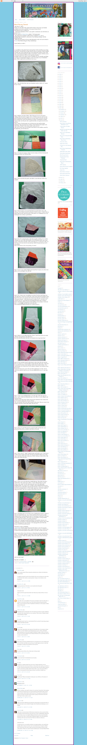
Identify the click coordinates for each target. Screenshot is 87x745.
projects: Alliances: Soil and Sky (64, 396)
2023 (60, 79)
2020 (60, 85)
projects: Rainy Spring (62, 454)
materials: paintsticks (62, 337)
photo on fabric (61, 347)
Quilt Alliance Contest (62, 470)
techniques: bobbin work (62, 524)
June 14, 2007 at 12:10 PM (23, 581)
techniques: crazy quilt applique (64, 527)
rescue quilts (60, 483)
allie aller (23, 561)
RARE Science (60, 481)
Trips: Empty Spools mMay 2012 (64, 580)
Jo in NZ (19, 627)
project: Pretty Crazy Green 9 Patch (64, 379)
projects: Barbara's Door (62, 399)
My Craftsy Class (61, 343)
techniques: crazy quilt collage (63, 528)
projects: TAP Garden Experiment (64, 463)
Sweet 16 (59, 495)
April (61, 179)
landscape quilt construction (63, 329)
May (61, 177)
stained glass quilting (62, 492)
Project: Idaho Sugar (61, 361)
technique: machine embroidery (64, 510)
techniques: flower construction (64, 545)
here (39, 35)
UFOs (59, 601)
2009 (60, 104)
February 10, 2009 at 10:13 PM (25, 730)
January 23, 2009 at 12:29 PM (24, 707)
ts (58, 599)
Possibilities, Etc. (20, 584)
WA (58, 607)
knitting (59, 327)
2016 (60, 92)
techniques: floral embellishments (64, 542)
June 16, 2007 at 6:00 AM (23, 672)
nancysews (19, 700)
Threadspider (19, 656)
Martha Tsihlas (20, 688)
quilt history (60, 472)
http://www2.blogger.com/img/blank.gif (65, 321)
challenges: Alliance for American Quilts (65, 291)
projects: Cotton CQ (61, 406)
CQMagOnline (25, 34)
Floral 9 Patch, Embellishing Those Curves (65, 139)
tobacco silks (60, 575)
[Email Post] (32, 561)
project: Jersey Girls (61, 363)
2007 (60, 107)
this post (16, 40)
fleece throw (60, 312)
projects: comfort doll (62, 403)
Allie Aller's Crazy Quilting (63, 289)
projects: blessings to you (62, 402)
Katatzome (60, 326)
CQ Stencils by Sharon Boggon (63, 300)
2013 (60, 97)
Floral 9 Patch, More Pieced (65, 173)
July (61, 118)
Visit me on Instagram (66, 63)
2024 (60, 78)
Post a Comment (17, 733)
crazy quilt (60, 303)
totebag (59, 577)
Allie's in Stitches (43, 5)
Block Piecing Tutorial (64, 155)
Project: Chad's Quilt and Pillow (64, 355)
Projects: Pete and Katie (62, 449)
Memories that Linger (62, 340)
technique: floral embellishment (64, 505)
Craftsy (59, 301)
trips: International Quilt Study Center (65, 583)
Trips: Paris (60, 589)
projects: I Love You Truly (63, 429)
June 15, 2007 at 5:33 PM (23, 636)
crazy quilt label (61, 311)
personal (59, 346)
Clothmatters (19, 681)
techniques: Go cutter (62, 549)
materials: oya (60, 335)
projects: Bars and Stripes (62, 400)
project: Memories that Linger (63, 367)
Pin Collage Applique (64, 168)
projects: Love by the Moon (63, 435)
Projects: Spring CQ (61, 461)
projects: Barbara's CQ (62, 397)
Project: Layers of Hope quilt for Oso (64, 364)
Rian (18, 619)
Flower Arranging (63, 121)
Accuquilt (60, 288)
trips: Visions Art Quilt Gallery (63, 598)
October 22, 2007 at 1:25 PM (24, 685)
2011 (60, 100)
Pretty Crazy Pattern (61, 350)
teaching (59, 496)
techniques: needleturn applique (64, 561)
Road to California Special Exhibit (64, 484)
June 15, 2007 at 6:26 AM (23, 624)
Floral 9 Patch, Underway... (65, 175)
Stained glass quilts (61, 493)
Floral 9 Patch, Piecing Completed (66, 166)
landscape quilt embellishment (63, 330)
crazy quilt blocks (23, 562)
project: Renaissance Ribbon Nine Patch (65, 381)
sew (58, 487)
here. (20, 33)
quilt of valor (60, 475)
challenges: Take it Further (63, 297)
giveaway (60, 314)
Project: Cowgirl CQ (61, 357)
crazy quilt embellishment (63, 306)
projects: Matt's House (62, 439)
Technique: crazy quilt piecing (63, 502)
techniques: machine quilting (63, 558)
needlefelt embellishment (62, 344)
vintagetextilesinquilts (62, 605)
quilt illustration (61, 473)
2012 (60, 99)
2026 (60, 74)
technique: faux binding (62, 504)
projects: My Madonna (62, 446)
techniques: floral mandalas (63, 543)
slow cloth (60, 490)
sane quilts (60, 486)
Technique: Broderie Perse (63, 498)
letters (59, 332)
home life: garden (61, 318)
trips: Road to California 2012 (63, 593)
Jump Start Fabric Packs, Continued (64, 157)
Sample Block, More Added (65, 151)
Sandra (18, 675)
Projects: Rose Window (62, 457)
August (61, 116)
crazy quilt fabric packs (62, 308)
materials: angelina (61, 334)
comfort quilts (60, 298)
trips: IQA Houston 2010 (62, 586)
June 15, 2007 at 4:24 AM (23, 606)
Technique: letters (61, 509)
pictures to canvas (61, 349)
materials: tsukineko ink (62, 338)
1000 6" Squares (63, 164)
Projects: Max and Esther (62, 440)
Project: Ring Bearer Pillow (63, 384)
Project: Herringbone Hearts (63, 360)
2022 (60, 81)
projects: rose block (61, 455)
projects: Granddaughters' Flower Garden (65, 419)
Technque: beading (61, 572)
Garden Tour (62, 170)
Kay (18, 662)
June (61, 120)
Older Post (47, 735)
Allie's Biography (30, 19)
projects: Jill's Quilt (61, 432)
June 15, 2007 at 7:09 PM (23, 646)
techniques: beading (61, 519)
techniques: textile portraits (63, 566)
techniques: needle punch (62, 560)
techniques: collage (61, 525)
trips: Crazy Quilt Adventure (63, 578)
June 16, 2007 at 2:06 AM (23, 659)
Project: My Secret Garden (63, 372)
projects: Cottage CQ (62, 405)
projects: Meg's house (62, 443)
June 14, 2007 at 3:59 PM (23, 587)
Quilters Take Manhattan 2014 (63, 478)
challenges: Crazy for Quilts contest (64, 294)
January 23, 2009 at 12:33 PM (24, 719)
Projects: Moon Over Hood (63, 445)
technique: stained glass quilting (64, 513)
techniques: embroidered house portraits (65, 537)
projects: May (60, 442)
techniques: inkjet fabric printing (64, 551)
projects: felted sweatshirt (62, 414)
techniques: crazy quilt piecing (63, 536)
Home (16, 19)
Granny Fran (19, 639)
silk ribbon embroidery (62, 489)
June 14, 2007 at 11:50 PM (23, 595)
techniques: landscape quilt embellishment (63, 555)
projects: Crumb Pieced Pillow (63, 411)
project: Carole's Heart (62, 354)
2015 (60, 93)
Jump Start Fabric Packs (62, 324)
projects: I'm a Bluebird (62, 431)
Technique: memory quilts (63, 512)
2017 (60, 90)
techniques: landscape (62, 552)
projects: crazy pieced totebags (63, 409)
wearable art (60, 608)
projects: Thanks (61, 464)
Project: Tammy (61, 385)
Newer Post (16, 735)
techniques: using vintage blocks (64, 568)
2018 (60, 88)
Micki (18, 649)
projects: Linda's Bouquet (62, 434)
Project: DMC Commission (63, 358)
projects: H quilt (61, 422)
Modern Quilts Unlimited (62, 341)
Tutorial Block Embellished (65, 153)
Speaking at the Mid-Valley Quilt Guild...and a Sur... (66, 130)
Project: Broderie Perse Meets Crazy (64, 352)
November (62, 111)
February (62, 182)
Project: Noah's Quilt (62, 373)
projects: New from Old (62, 448)
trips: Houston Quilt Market (63, 581)
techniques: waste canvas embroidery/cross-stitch (63, 570)
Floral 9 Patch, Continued (64, 171)
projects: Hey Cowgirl (62, 425)
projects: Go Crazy (61, 417)
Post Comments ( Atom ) (23, 738)
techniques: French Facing (63, 548)
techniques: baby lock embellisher (64, 518)
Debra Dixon (19, 570)
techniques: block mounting (63, 522)
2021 (60, 83)
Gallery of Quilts (22, 19)
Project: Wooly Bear (61, 393)
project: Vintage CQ (61, 391)
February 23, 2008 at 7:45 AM (24, 697)
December (62, 109)
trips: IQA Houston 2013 (62, 587)
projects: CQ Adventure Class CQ (64, 408)
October (61, 113)
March (61, 181)
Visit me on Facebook (66, 67)
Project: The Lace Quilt (62, 387)
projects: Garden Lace (62, 416)
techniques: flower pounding (63, 546)
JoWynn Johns (20, 609)
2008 (60, 106)
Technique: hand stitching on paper (64, 507)
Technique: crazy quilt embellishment (65, 500)
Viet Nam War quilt (61, 602)
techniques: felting (61, 540)
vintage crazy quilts (61, 604)
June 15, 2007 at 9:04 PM (23, 652)
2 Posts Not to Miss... (64, 141)
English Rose (19, 599)
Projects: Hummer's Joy (62, 428)
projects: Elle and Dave (62, 413)
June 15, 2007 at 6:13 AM (23, 616)
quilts (59, 480)
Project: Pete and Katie (62, 378)
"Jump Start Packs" (63, 159)
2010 (60, 102)
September (62, 114)
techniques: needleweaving (63, 563)
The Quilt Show (61, 574)
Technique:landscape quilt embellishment (63, 516)
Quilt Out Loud (61, 476)
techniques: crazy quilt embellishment (65, 533)
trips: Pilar (60, 590)
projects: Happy (61, 423)
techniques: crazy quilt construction (64, 530)
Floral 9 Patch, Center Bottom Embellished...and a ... (65, 124)
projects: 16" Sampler (62, 394)
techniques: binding (61, 521)
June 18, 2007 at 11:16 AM (23, 678)
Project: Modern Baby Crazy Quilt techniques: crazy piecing (64, 370)
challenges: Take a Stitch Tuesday (64, 295)
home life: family (61, 317)
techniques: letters (61, 557)
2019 (60, 86)
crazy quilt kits (60, 309)
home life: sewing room (62, 320)
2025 (60, 76)
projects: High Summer (62, 426)
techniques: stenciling (62, 564)
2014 (60, 95)
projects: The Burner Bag (62, 466)
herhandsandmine (61, 315)
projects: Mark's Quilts (62, 437)
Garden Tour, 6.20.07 (64, 143)
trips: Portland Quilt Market (63, 592)
